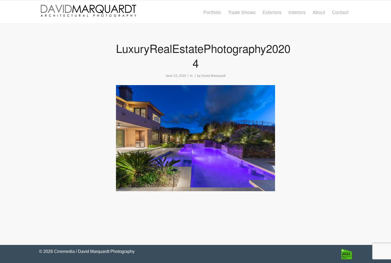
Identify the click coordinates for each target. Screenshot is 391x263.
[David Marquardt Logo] (88, 12)
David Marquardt (213, 76)
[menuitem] (212, 12)
